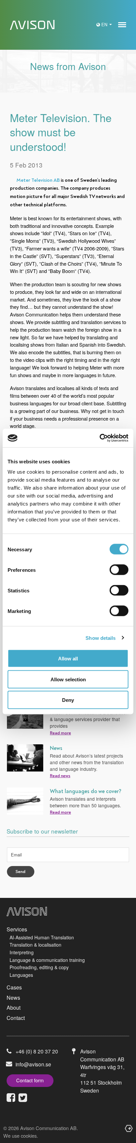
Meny (122, 25)
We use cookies (20, 1135)
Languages (21, 975)
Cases (14, 987)
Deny (68, 700)
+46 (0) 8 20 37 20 (37, 1051)
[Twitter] (22, 1098)
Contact (16, 1018)
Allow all (68, 658)
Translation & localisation (35, 944)
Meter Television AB (38, 180)
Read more (60, 733)
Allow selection (68, 679)
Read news (60, 775)
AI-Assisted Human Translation (42, 937)
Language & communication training (47, 960)
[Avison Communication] (30, 25)
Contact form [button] (30, 1080)
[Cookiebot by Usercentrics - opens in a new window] (99, 438)
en (105, 24)
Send (20, 871)
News (56, 748)
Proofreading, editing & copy (39, 967)
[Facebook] (11, 1098)
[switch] (119, 570)
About (13, 1007)
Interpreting (22, 952)
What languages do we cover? (85, 791)
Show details (100, 637)
